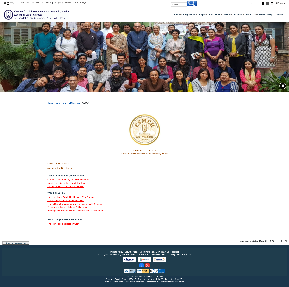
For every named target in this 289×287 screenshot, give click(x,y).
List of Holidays (79, 3)
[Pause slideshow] (282, 86)
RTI (28, 3)
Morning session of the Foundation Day (66, 183)
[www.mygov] (144, 259)
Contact (279, 15)
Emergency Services (62, 3)
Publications (215, 15)
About (177, 15)
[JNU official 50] (147, 265)
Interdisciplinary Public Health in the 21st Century (70, 197)
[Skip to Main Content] (4, 3)
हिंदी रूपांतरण (281, 3)
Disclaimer (144, 252)
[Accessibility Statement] (8, 3)
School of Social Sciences (68, 103)
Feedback (175, 252)
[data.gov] (159, 259)
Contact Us (47, 3)
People (203, 15)
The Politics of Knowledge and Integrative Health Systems (74, 204)
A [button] (255, 3)
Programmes (190, 15)
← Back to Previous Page (15, 243)
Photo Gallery (265, 15)
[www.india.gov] (129, 259)
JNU (22, 3)
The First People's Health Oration (63, 224)
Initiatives (238, 15)
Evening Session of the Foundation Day (66, 186)
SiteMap (154, 252)
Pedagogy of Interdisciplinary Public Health (67, 207)
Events (228, 15)
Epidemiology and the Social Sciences (65, 200)
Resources (251, 15)
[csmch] (35, 14)
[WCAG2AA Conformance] (143, 271)
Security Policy (131, 252)
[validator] (130, 271)
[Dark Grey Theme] (267, 3)
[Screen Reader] (12, 3)
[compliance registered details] (157, 271)
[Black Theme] (263, 3)
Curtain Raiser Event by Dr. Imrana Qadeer (68, 179)
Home (50, 103)
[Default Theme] (272, 3)
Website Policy (116, 252)
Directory (36, 3)
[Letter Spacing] (16, 3)
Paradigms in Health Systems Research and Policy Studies (75, 210)
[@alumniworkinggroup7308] (47, 227)
